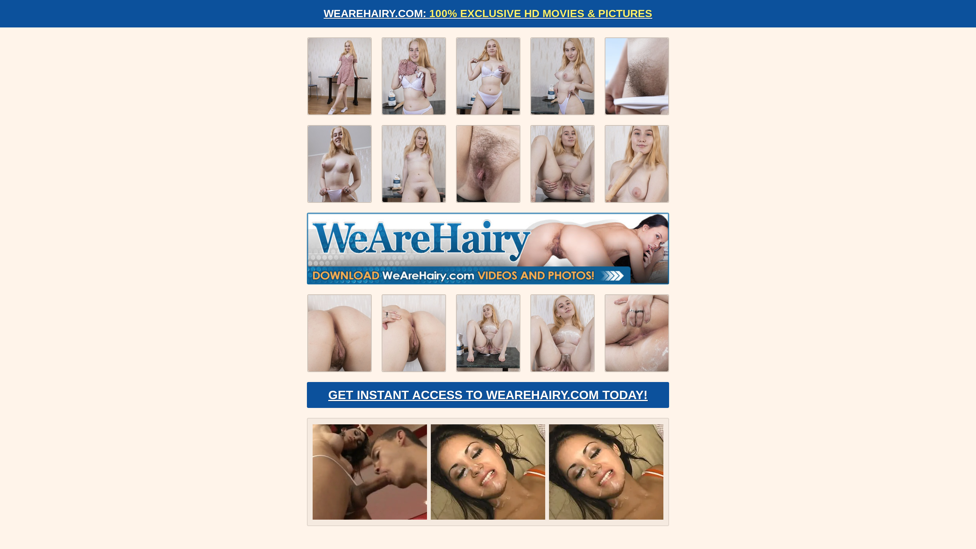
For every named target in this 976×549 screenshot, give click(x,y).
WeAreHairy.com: (488, 13)
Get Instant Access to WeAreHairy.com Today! (488, 395)
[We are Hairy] (488, 248)
